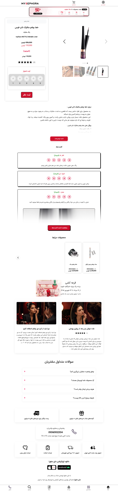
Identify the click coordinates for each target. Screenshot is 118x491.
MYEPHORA (30, 3)
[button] (64, 41)
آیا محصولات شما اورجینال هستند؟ (82, 380)
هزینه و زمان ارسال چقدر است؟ (84, 389)
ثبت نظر (26, 95)
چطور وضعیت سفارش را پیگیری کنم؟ (82, 371)
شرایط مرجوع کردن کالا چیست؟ (83, 398)
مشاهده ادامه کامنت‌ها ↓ (59, 228)
